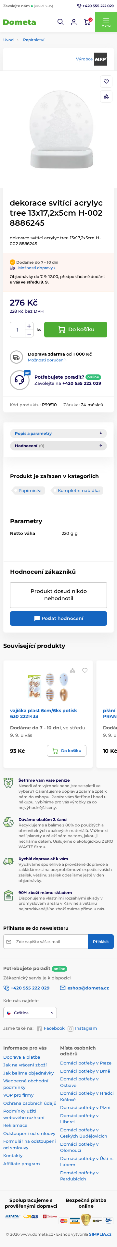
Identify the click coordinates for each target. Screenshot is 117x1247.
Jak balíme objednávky (28, 1073)
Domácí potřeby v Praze (85, 1062)
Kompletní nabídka (79, 490)
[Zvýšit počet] (29, 326)
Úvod (8, 39)
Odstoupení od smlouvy (29, 1133)
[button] (60, 22)
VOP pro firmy (18, 1095)
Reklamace (15, 1125)
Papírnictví (33, 39)
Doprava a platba (21, 1057)
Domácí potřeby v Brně (85, 1071)
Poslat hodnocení (61, 618)
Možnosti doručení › (47, 360)
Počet (17, 329)
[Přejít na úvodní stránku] (19, 22)
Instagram (86, 1028)
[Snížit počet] (29, 334)
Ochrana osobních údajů (30, 1103)
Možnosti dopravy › (36, 267)
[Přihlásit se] (73, 22)
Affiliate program (21, 1163)
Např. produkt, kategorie (45, 55)
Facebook (54, 1028)
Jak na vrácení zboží (25, 1064)
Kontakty (12, 1155)
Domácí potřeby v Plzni (85, 1107)
